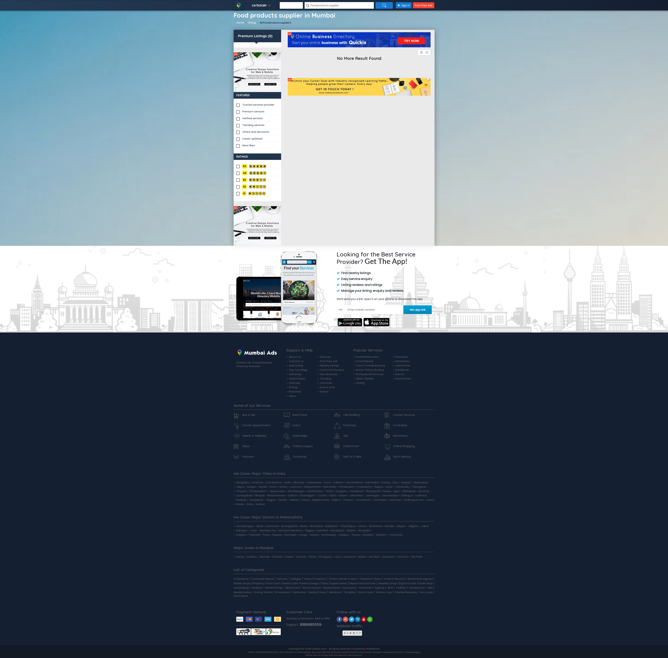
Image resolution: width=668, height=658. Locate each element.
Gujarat (406, 482)
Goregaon (325, 556)
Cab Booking (351, 415)
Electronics (292, 587)
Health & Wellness (254, 436)
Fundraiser (400, 425)
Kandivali (349, 556)
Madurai (241, 500)
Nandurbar (337, 530)
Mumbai (299, 482)
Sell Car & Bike (352, 457)
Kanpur (251, 487)
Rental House (311, 587)
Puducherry (364, 487)
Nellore (294, 500)
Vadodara (379, 500)
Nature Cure (384, 592)
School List (300, 457)
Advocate (349, 587)
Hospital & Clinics (370, 579)
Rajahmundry (320, 500)
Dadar (289, 556)
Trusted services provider (258, 104)
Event (296, 425)
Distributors (416, 587)
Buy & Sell (248, 415)
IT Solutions (241, 579)
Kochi (273, 487)
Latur (253, 530)
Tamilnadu (402, 487)
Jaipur (240, 487)
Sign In (405, 5)
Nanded (322, 530)
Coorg (386, 482)
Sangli (303, 535)
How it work (327, 387)
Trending (325, 378)
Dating (360, 383)
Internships (300, 436)
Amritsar (423, 491)
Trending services (253, 125)
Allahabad (408, 491)
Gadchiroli (375, 526)
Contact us (296, 361)
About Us (295, 357)
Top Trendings (298, 370)
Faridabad (356, 491)
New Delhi (329, 487)
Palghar (241, 535)
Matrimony (402, 361)
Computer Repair (262, 579)
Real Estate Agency (420, 579)
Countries (326, 383)
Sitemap (294, 383)
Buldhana (331, 526)
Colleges (295, 579)
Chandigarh (307, 495)
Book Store (300, 415)
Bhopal (259, 495)
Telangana (419, 487)
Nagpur (271, 500)
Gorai (312, 556)
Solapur (344, 535)
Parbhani (254, 535)
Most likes (248, 145)
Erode (240, 504)
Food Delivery (364, 361)
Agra (396, 491)
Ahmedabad (354, 482)
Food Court (273, 583)
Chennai (257, 482)
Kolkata (338, 482)
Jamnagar (372, 495)
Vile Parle (417, 556)
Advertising (241, 587)
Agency (379, 587)
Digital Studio (407, 583)
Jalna (425, 526)
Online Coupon (303, 446)
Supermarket (338, 583)
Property (258, 583)
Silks (430, 587)
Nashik (283, 500)
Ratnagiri (290, 535)
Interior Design (309, 583)
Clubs (324, 583)
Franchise (295, 391)
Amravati (272, 526)
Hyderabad (314, 482)
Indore (343, 495)
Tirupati (241, 491)
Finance (256, 587)
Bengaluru (242, 482)
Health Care (290, 583)
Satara (314, 535)
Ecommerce (403, 378)
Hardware (299, 592)
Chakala (277, 556)
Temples (349, 592)
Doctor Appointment (256, 425)
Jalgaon (413, 526)
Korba (283, 487)
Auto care (426, 592)
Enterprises (282, 592)
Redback (374, 649)
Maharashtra (312, 487)
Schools (282, 579)
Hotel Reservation (367, 357)
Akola (259, 526)
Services (325, 357)
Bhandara (316, 526)
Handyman (402, 370)
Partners (248, 457)
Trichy (329, 491)
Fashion (401, 587)
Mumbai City (268, 530)
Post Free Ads (423, 5)
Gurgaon (341, 491)
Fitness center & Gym (342, 579)
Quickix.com (319, 649)
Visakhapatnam (414, 500)
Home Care (365, 592)
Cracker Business (406, 592)
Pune (327, 482)
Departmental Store (362, 583)
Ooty (249, 504)
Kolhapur (406, 495)
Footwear (365, 587)
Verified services (252, 118)
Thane (356, 535)
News (292, 396)
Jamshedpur (390, 495)
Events (324, 391)
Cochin (322, 495)
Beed (303, 526)
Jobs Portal (402, 365)
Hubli (333, 495)
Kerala (263, 487)
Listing (252, 22)
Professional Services (370, 374)
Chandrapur (348, 526)
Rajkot (336, 500)
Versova (402, 556)
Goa (395, 482)
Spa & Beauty (402, 457)
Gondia (389, 526)
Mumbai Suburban (290, 530)
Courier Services (404, 415)
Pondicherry (346, 487)
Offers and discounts (255, 132)
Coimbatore (273, 482)
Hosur (430, 500)
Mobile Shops (242, 583)
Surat (388, 487)
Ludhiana (421, 495)
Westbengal (296, 491)
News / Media (364, 378)
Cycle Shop (425, 583)
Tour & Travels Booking (370, 365)
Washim (381, 535)
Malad (362, 556)
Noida (386, 491)
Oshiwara (388, 556)
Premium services (253, 111)
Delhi (287, 482)
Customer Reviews (332, 370)
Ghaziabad (373, 491)
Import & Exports (315, 579)
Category (259, 5)
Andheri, (252, 556)
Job (345, 436)
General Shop (273, 587)
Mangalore (256, 500)
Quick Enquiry (297, 378)
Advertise (295, 374)
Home (240, 22)
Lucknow (295, 487)
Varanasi (395, 500)
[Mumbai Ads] (257, 72)
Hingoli (401, 526)
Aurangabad (244, 495)
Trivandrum (363, 500)
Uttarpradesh (258, 491)
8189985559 (310, 624)
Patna (305, 500)
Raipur (379, 487)
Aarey (240, 556)
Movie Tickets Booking (370, 370)
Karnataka (372, 482)
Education (401, 357)
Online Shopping (404, 446)
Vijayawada (277, 491)
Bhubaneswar (276, 495)
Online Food (351, 446)
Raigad (277, 535)
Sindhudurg (328, 535)
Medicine (335, 592)
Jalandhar (356, 495)
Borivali (264, 556)
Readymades (242, 592)
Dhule (362, 526)
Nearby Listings (329, 365)
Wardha (368, 535)
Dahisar (301, 556)
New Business (328, 374)
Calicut (292, 495)
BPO (390, 587)
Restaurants (331, 587)
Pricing (293, 387)
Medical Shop (317, 592)
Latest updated (252, 138)
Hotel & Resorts (394, 579)
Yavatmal (395, 535)
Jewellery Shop (387, 583)
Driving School (263, 592)
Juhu (338, 556)
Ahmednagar (244, 526)
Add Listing (296, 365)
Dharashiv (364, 530)
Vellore (260, 504)
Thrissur (348, 500)
